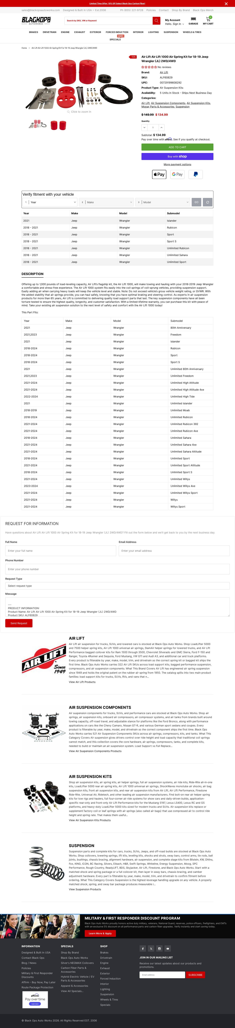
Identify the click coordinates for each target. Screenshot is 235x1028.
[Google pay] (177, 174)
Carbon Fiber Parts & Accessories (73, 969)
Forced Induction (117, 32)
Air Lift (164, 72)
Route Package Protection (37, 987)
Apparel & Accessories (74, 985)
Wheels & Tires (192, 32)
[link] (37, 124)
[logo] (36, 20)
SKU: (144, 77)
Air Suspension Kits (198, 103)
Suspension (171, 32)
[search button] (156, 21)
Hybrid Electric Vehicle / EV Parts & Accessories (77, 978)
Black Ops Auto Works (74, 957)
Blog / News (29, 962)
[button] (193, 20)
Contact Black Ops (33, 957)
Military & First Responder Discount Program (132, 918)
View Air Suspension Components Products (95, 751)
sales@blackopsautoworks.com (41, 10)
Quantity (145, 121)
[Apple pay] (159, 174)
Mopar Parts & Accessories (157, 106)
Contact (164, 10)
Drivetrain (49, 32)
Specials (115, 39)
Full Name (11, 542)
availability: (148, 92)
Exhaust (79, 32)
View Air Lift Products (82, 682)
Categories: (148, 98)
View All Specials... (72, 991)
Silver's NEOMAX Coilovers (77, 962)
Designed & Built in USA (36, 952)
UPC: (144, 82)
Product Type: (150, 87)
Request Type (13, 578)
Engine (65, 32)
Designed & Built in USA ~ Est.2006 (84, 10)
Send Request (19, 623)
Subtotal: (146, 135)
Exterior (95, 32)
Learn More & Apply (100, 933)
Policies (151, 10)
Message (10, 593)
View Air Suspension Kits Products (90, 820)
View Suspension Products (85, 889)
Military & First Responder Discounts (37, 975)
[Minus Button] (144, 127)
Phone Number (14, 560)
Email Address (127, 542)
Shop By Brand (181, 10)
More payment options (177, 164)
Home (24, 48)
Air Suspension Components (168, 103)
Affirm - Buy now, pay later (38, 982)
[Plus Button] (161, 127)
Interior (138, 32)
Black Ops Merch (203, 10)
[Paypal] (195, 174)
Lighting (153, 32)
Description (32, 274)
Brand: (145, 72)
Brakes (33, 32)
